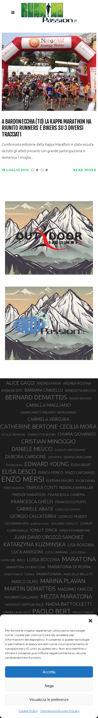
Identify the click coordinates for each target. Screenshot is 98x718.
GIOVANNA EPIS (16, 523)
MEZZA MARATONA (66, 596)
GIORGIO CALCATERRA (33, 516)
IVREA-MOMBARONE (74, 530)
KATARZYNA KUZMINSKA (34, 544)
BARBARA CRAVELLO (43, 390)
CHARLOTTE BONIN (41, 434)
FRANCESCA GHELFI (32, 501)
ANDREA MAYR (49, 383)
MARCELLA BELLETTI (78, 574)
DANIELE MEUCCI (32, 449)
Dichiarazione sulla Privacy (60, 711)
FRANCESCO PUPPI (70, 502)
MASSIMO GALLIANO (21, 597)
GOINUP (86, 523)
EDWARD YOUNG (46, 463)
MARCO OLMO (25, 581)
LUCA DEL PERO (13, 560)
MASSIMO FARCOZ (75, 589)
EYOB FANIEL (86, 481)
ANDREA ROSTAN (77, 383)
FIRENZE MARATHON (28, 495)
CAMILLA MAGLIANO (48, 405)
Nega (49, 686)
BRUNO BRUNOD (80, 398)
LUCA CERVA (78, 552)
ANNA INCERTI (11, 390)
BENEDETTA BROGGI (80, 390)
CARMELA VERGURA (48, 419)
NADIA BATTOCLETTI (68, 604)
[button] (90, 620)
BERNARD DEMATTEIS (36, 397)
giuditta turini (39, 523)
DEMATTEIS (55, 457)
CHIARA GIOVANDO (77, 434)
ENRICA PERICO (50, 473)
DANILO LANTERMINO (70, 449)
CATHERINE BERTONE (29, 426)
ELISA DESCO (19, 471)
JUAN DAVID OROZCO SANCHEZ (48, 537)
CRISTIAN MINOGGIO (48, 441)
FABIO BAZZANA (14, 487)
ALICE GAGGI (20, 383)
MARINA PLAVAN (62, 581)
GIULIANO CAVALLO (64, 523)
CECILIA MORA (78, 426)
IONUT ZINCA (43, 530)
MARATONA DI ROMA (69, 566)
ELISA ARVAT (81, 465)
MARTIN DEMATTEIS (30, 588)
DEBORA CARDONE (25, 456)
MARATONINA (49, 574)
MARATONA (79, 559)
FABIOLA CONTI (41, 487)
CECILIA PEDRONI (13, 434)
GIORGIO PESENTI (72, 516)
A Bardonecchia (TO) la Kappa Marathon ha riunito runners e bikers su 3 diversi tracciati (46, 127)
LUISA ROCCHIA (43, 559)
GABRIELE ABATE (35, 508)
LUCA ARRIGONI (27, 551)
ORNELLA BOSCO (16, 612)
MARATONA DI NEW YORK (25, 567)
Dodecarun (14, 465)
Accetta (49, 672)
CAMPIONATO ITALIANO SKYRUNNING (48, 412)
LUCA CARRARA (56, 552)
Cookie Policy (28, 711)
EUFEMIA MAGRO (60, 480)
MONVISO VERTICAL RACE (25, 604)
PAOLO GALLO (83, 612)
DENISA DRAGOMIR (78, 457)
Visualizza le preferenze (49, 699)
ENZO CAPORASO (80, 472)
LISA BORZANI (81, 545)
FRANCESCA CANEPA (66, 494)
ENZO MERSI (22, 479)
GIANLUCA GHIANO (67, 509)
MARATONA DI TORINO (19, 574)
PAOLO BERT (51, 611)
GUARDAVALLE (17, 530)
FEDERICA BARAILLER (76, 487)
